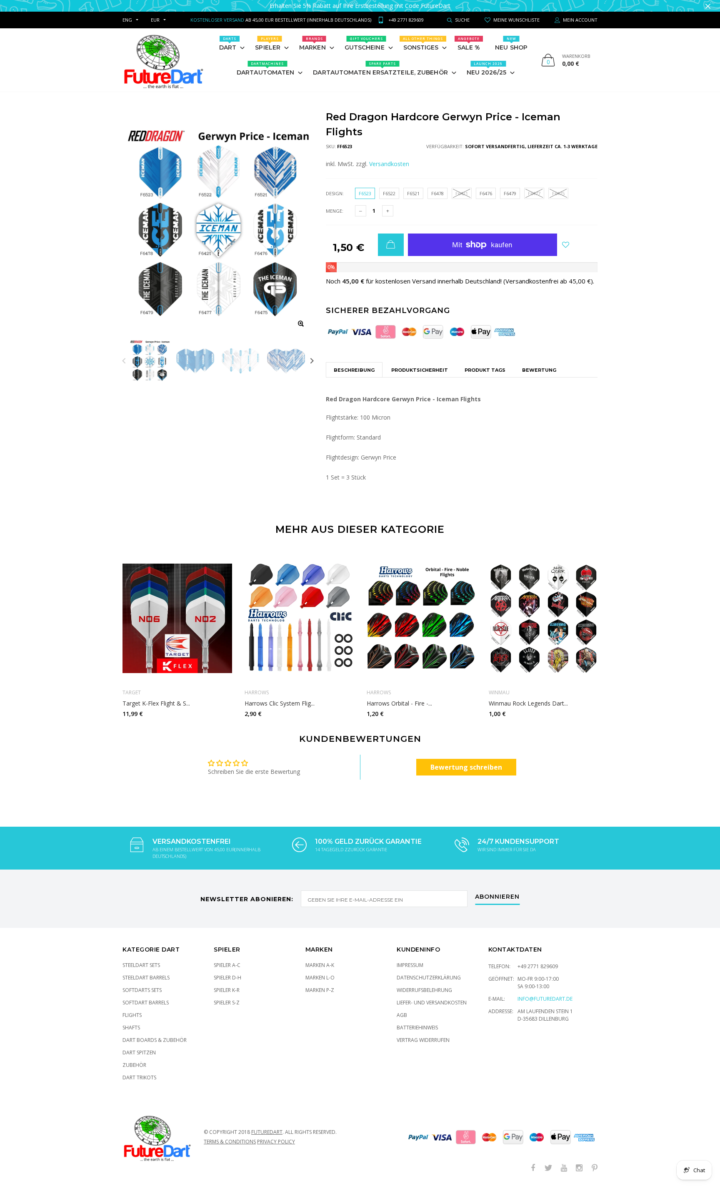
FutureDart (266, 1132)
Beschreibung (354, 370)
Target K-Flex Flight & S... (156, 703)
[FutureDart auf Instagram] (579, 1168)
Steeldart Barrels (146, 977)
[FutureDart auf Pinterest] (594, 1168)
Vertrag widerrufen (423, 1040)
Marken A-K (319, 965)
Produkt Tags (485, 370)
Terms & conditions (230, 1141)
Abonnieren (497, 897)
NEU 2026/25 (486, 68)
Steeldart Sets (141, 965)
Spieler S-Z (227, 1002)
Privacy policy (276, 1141)
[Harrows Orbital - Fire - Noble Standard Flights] (421, 618)
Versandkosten (389, 164)
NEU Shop (511, 43)
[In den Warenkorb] (391, 245)
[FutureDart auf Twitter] (548, 1168)
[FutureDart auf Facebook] (533, 1168)
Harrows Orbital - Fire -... (399, 703)
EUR (155, 20)
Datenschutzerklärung (429, 977)
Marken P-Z (319, 990)
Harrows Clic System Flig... (280, 703)
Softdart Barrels (145, 1002)
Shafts (131, 1027)
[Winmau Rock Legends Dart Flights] (543, 618)
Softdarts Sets (142, 990)
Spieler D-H (227, 977)
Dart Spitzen (139, 1052)
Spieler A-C (227, 965)
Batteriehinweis (417, 1027)
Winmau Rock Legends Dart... (528, 703)
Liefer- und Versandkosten (432, 1002)
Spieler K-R (227, 990)
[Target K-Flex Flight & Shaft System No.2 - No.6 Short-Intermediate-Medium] (177, 618)
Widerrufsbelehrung (424, 990)
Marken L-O (320, 977)
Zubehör (134, 1065)
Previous (124, 360)
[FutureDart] (163, 60)
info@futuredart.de (545, 998)
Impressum (410, 965)
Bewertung (539, 370)
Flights (132, 1015)
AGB (402, 1015)
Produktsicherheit (419, 370)
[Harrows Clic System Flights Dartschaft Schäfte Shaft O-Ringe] (299, 618)
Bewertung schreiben (466, 767)
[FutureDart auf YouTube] (564, 1168)
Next (312, 360)
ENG (127, 20)
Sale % (469, 43)
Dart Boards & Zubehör (154, 1040)
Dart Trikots (139, 1077)
